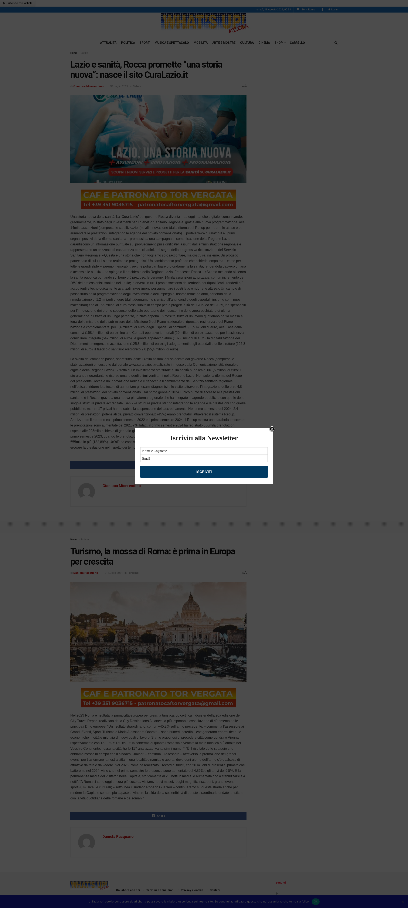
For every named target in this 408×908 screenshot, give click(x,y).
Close (272, 429)
